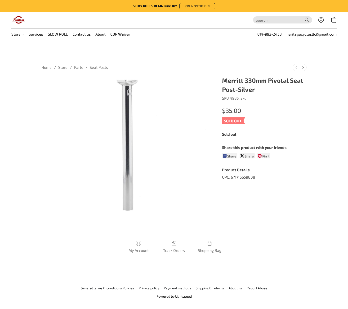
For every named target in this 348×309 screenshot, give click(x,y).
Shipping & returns (210, 288)
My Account (139, 250)
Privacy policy (149, 288)
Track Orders (174, 250)
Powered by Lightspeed (174, 296)
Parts (78, 67)
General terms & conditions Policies (107, 288)
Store (16, 34)
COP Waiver (120, 34)
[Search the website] (306, 19)
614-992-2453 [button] (269, 34)
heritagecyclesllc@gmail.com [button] (311, 34)
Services (36, 34)
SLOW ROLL (58, 34)
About (100, 34)
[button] (197, 6)
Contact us (81, 34)
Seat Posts (99, 67)
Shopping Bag (209, 250)
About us (235, 288)
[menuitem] (296, 67)
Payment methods (177, 288)
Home (46, 67)
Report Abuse (257, 288)
